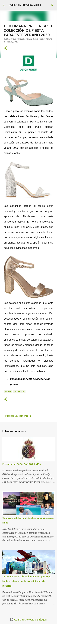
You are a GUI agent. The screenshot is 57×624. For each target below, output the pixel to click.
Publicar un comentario (18, 415)
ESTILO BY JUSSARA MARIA (25, 5)
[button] (6, 48)
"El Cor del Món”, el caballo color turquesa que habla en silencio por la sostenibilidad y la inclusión (26, 581)
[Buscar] (52, 5)
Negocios (19, 392)
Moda (8, 392)
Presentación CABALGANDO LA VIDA (21, 464)
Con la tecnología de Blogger (30, 619)
